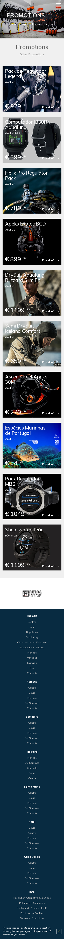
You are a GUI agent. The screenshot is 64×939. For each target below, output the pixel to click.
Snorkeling (32, 637)
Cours (32, 627)
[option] (32, 593)
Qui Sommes (32, 703)
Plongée (32, 652)
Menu (58, 5)
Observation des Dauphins (32, 642)
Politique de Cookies (32, 913)
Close (58, 931)
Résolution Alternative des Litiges (32, 897)
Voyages (32, 657)
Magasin (32, 662)
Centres (32, 621)
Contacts (32, 673)
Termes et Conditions (32, 918)
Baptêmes (32, 632)
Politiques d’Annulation (32, 902)
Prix (32, 668)
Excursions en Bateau (32, 647)
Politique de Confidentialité (32, 908)
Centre (32, 687)
